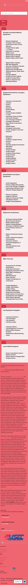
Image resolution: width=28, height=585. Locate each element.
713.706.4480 (4, 523)
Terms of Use (4, 583)
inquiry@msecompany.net (7, 530)
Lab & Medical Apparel (10, 346)
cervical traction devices (17, 376)
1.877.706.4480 (5, 517)
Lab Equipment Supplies (11, 310)
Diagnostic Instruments (11, 212)
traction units (23, 402)
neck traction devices (6, 437)
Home (2, 370)
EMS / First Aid (8, 259)
